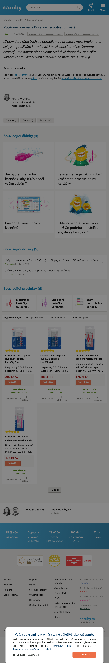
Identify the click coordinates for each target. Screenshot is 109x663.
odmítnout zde (61, 645)
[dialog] (54, 645)
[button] (26, 654)
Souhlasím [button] (84, 654)
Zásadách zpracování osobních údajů (32, 649)
